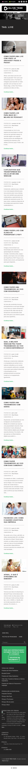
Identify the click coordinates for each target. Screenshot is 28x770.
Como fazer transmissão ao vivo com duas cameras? (13, 463)
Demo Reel (5, 633)
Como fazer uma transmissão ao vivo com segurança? (13, 289)
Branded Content (6, 673)
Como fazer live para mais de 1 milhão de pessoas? (13, 115)
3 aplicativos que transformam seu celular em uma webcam (12, 173)
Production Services (7, 693)
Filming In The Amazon (7, 699)
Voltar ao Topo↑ (7, 626)
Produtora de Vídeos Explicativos (10, 676)
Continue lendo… (9, 92)
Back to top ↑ (5, 760)
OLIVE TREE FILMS (11, 759)
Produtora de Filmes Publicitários (10, 670)
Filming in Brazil (6, 704)
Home (20, 636)
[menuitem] (4, 2)
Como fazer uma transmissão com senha (12, 404)
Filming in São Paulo (7, 696)
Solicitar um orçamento (14, 659)
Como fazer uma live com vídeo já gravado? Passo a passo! (13, 59)
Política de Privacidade (9, 636)
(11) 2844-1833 (7, 749)
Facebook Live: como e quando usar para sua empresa (14, 520)
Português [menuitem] (13, 1)
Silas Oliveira (15, 71)
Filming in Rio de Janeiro (8, 702)
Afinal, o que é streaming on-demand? (11, 577)
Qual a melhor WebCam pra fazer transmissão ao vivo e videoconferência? (14, 345)
